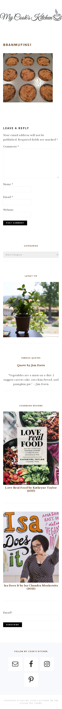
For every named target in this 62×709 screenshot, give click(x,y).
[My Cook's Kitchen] (31, 22)
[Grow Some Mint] (31, 336)
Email (8, 197)
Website (8, 209)
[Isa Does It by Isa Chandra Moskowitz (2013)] (31, 581)
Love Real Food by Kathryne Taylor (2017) (31, 489)
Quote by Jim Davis (31, 365)
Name (8, 184)
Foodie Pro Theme (31, 703)
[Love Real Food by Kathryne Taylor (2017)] (31, 483)
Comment (11, 146)
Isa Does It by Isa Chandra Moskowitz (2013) (31, 587)
